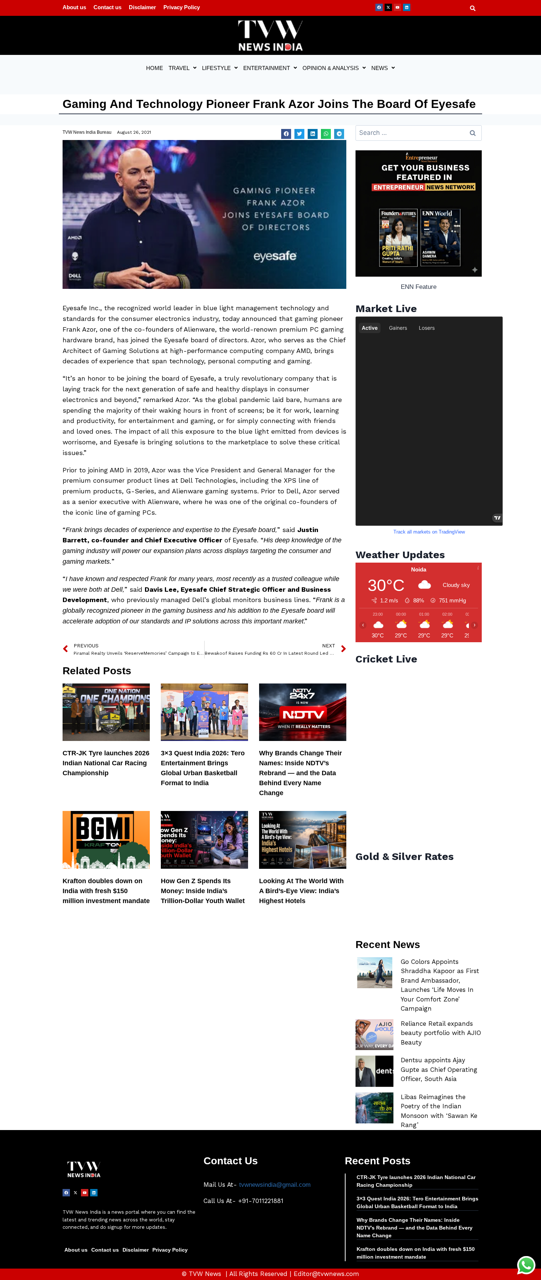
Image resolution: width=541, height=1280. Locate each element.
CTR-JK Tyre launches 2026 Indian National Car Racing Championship (106, 763)
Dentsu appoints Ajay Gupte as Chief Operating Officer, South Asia (439, 1069)
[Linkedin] (406, 7)
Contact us (107, 7)
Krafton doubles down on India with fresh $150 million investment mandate (106, 891)
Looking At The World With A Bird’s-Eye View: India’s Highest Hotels (301, 891)
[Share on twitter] (299, 134)
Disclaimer (142, 7)
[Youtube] (397, 7)
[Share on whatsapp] (326, 134)
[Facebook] (379, 7)
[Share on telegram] (339, 134)
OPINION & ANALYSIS (331, 68)
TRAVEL (179, 68)
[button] (182, 68)
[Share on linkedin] (313, 134)
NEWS (379, 68)
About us (74, 7)
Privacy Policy (181, 7)
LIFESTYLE (216, 68)
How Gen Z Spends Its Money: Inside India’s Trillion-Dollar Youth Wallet (203, 891)
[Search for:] (419, 132)
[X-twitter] (388, 7)
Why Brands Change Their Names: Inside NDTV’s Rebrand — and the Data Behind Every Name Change (300, 773)
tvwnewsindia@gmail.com (275, 1184)
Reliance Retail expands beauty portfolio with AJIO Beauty (441, 1033)
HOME (154, 68)
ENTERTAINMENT (266, 68)
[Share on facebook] (286, 134)
